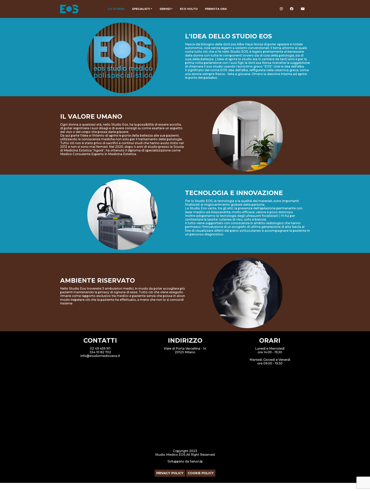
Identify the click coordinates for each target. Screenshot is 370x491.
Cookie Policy (201, 473)
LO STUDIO (116, 9)
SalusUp (196, 461)
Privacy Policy (169, 473)
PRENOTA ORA (216, 9)
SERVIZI (165, 9)
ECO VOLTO (189, 9)
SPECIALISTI (141, 9)
